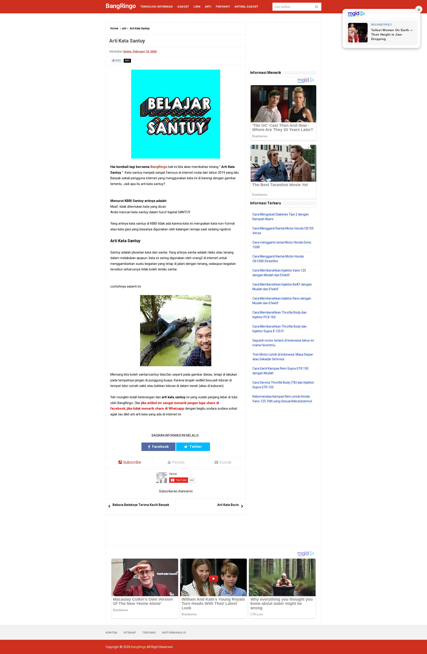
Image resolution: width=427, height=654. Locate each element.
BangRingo (158, 167)
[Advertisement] (283, 474)
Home (114, 28)
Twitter (195, 447)
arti (124, 28)
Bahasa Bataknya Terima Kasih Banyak (141, 505)
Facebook (160, 447)
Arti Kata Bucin (228, 505)
